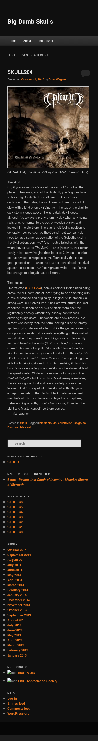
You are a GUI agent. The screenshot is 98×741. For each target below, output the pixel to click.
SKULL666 (15, 502)
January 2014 (17, 595)
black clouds (48, 423)
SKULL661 (15, 527)
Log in (12, 698)
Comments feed (18, 708)
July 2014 (14, 564)
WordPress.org (18, 713)
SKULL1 (13, 462)
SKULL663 (15, 517)
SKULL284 (20, 71)
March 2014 (15, 585)
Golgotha (80, 423)
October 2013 (17, 610)
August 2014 (16, 559)
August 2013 (16, 620)
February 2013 (17, 650)
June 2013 (14, 630)
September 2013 (19, 615)
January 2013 (17, 655)
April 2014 (14, 580)
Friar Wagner (57, 79)
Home (12, 41)
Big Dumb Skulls (30, 21)
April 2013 (14, 640)
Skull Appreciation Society (37, 680)
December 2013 (18, 600)
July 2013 (14, 625)
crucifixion (65, 423)
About (27, 41)
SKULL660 (15, 532)
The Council (46, 41)
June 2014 (14, 569)
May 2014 (14, 575)
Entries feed (16, 703)
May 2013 (14, 635)
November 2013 (18, 605)
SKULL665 (15, 507)
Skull (23, 423)
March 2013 (15, 645)
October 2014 (17, 549)
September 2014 (19, 554)
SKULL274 (33, 287)
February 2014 (17, 590)
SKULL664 (15, 512)
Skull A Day (26, 672)
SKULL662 (15, 522)
